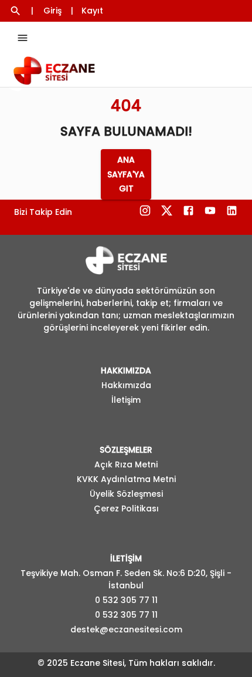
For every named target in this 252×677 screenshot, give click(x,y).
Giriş (52, 10)
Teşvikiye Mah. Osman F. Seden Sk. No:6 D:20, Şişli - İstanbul (126, 579)
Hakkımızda (126, 385)
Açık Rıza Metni (126, 464)
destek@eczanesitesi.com (126, 629)
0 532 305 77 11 (126, 600)
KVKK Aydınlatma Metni (126, 479)
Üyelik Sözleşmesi (126, 494)
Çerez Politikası (126, 508)
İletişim (126, 400)
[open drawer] (22, 38)
